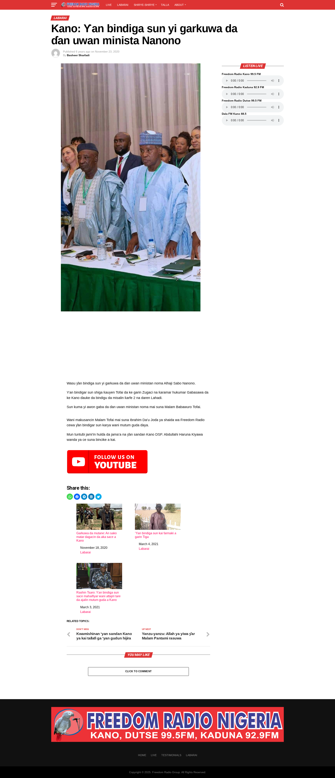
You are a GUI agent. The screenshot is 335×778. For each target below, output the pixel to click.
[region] (138, 348)
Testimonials (171, 755)
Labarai (122, 4)
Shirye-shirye (144, 4)
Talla (165, 4)
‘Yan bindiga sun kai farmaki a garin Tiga (155, 535)
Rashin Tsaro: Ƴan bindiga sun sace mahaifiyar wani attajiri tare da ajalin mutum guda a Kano (98, 596)
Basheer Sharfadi (78, 55)
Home (142, 755)
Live (109, 4)
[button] (70, 497)
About (179, 4)
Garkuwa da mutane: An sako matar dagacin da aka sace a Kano (96, 537)
